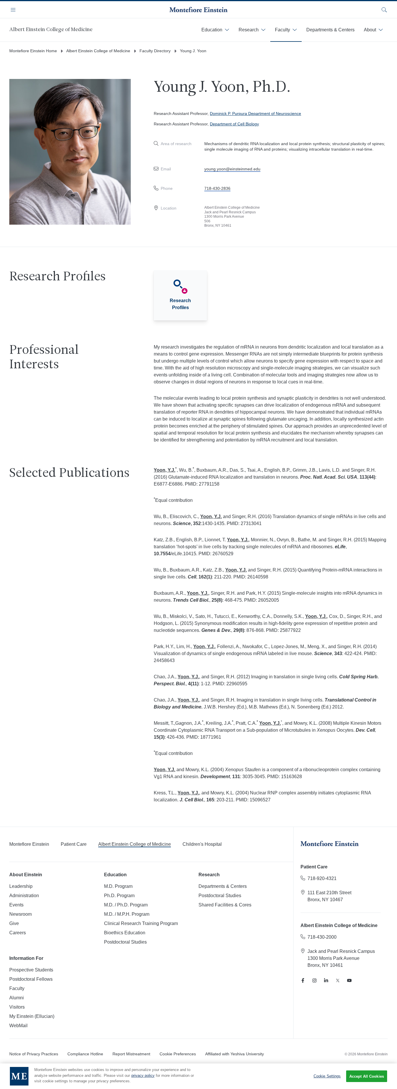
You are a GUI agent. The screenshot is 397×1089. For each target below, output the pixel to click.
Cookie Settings (327, 1076)
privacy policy (143, 1075)
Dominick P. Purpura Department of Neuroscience (255, 113)
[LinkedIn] (326, 980)
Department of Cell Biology (234, 124)
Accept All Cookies (366, 1076)
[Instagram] (314, 980)
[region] (198, 1076)
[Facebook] (303, 980)
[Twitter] (337, 980)
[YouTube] (349, 980)
